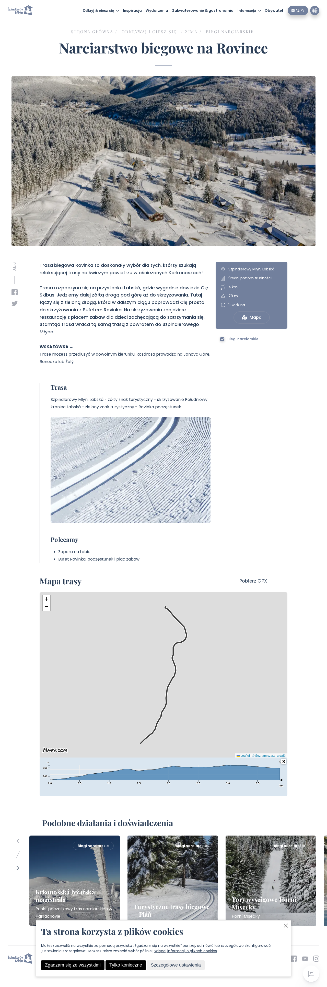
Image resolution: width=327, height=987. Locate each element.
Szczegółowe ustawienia (176, 965)
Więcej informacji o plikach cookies (185, 950)
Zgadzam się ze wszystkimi (73, 965)
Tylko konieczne (125, 965)
